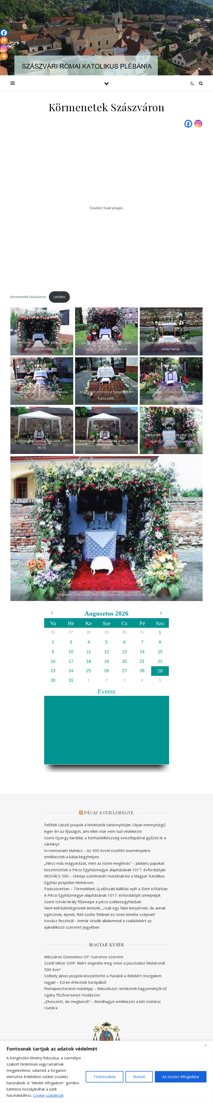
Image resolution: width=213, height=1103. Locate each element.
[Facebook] (188, 124)
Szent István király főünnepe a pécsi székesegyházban (92, 901)
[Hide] (2, 65)
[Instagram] (198, 124)
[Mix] (4, 40)
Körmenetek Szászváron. (28, 297)
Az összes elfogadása (180, 1076)
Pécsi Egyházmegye (109, 812)
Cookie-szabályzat (48, 1095)
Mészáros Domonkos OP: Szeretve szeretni (83, 956)
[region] (106, 1072)
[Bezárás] (207, 1045)
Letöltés (59, 297)
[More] (4, 56)
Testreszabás (104, 1076)
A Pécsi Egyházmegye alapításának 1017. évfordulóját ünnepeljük (102, 895)
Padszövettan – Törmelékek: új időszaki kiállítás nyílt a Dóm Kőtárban (106, 888)
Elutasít (139, 1076)
